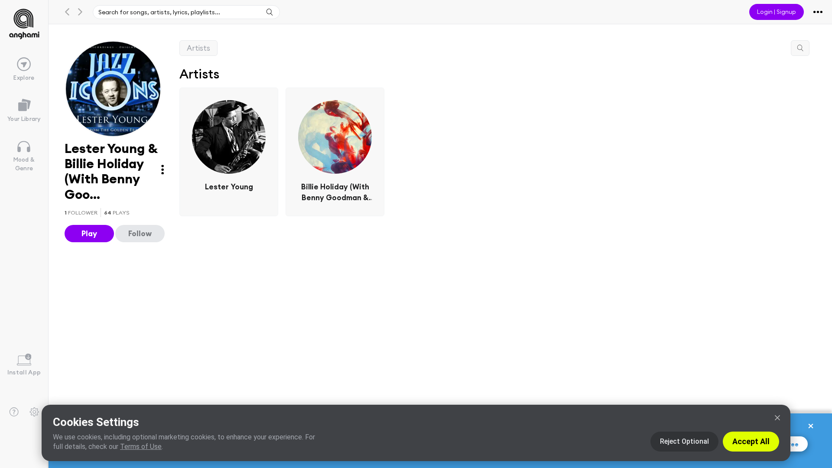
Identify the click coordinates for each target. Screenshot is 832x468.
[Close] (777, 418)
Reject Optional (684, 441)
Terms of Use (141, 446)
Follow (140, 233)
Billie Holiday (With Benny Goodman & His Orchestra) (335, 193)
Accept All (751, 441)
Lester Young (229, 186)
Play (89, 233)
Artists (198, 47)
